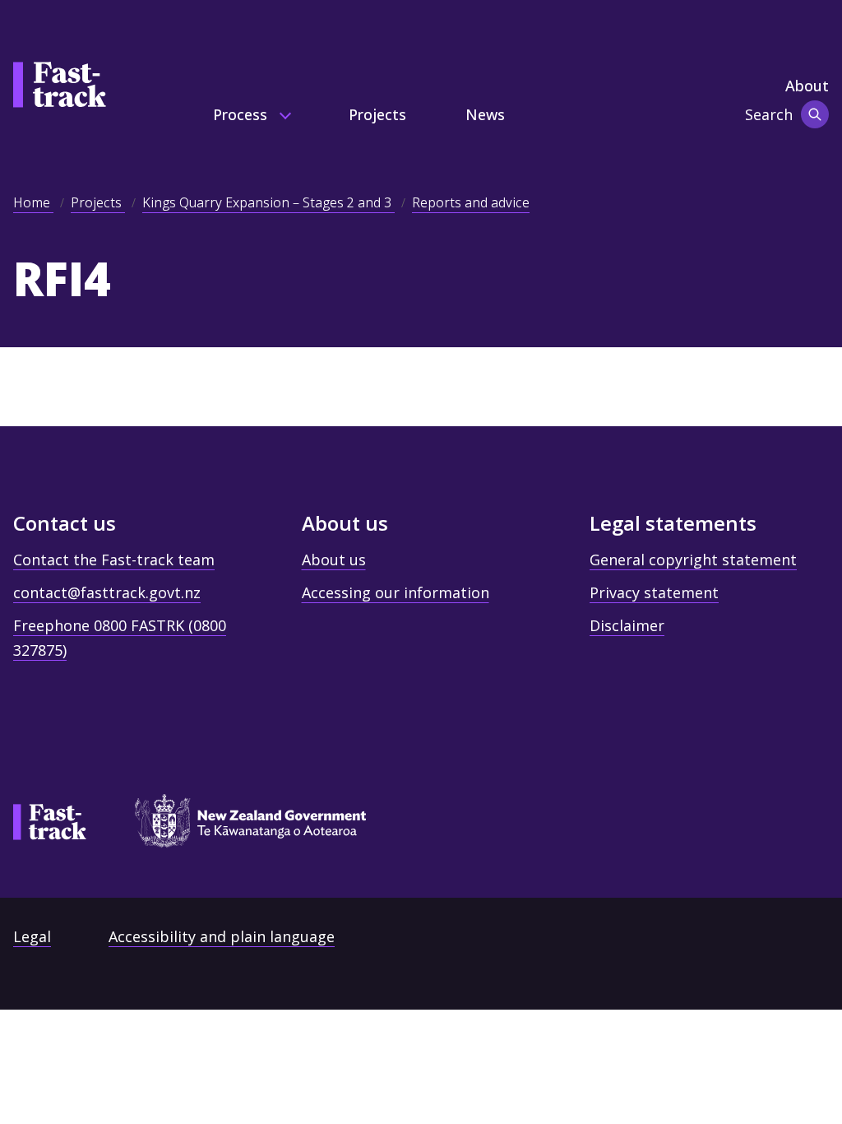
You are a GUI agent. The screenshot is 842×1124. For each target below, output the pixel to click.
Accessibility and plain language (222, 936)
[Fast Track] (49, 822)
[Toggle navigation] (815, 114)
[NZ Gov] (242, 826)
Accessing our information (395, 592)
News (485, 114)
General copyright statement (693, 559)
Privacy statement (654, 592)
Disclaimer (627, 625)
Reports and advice (471, 202)
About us (334, 559)
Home (33, 202)
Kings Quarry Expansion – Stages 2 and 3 (268, 202)
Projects (377, 114)
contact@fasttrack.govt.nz (107, 592)
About (807, 85)
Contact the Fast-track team (114, 559)
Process (242, 114)
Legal (32, 936)
